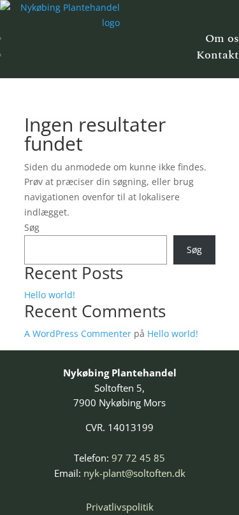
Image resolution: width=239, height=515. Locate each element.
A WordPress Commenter (77, 333)
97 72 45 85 (138, 457)
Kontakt (217, 55)
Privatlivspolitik (120, 506)
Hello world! (49, 295)
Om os (222, 38)
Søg (32, 227)
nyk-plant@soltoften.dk (134, 473)
